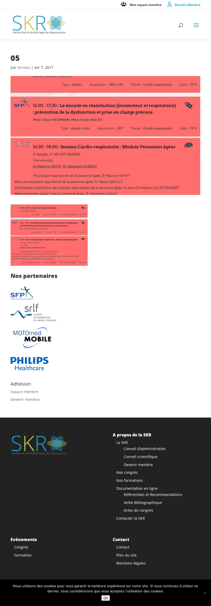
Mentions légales (131, 563)
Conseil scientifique (140, 456)
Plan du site (126, 555)
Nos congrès (127, 472)
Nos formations (129, 480)
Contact (122, 547)
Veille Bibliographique (143, 502)
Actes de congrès (138, 510)
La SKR (122, 442)
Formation (23, 555)
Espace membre (24, 391)
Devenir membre (25, 399)
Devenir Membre (187, 4)
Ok (105, 598)
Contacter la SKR (130, 518)
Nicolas (23, 67)
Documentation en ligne (137, 488)
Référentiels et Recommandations (153, 494)
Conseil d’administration (145, 448)
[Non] (204, 592)
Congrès (21, 547)
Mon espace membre (146, 4)
